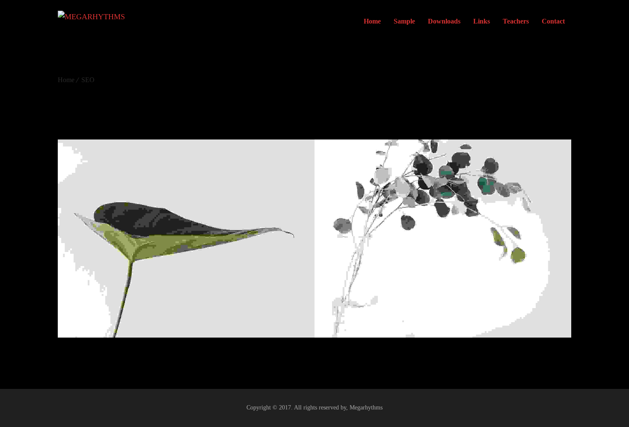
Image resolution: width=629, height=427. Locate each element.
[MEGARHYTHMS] (91, 21)
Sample (404, 21)
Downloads (444, 21)
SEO (88, 79)
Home (372, 21)
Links (481, 21)
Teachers (516, 21)
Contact (553, 21)
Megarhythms (366, 407)
